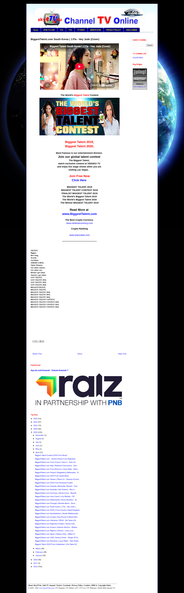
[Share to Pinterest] (43, 341)
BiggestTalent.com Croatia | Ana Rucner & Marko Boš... (57, 517)
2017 (35, 563)
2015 (35, 567)
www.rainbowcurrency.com (79, 223)
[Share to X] (38, 341)
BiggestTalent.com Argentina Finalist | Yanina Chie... (55, 524)
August (39, 439)
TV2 (70, 30)
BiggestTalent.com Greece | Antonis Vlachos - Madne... (57, 527)
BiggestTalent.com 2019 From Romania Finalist (54, 483)
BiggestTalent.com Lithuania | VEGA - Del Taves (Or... (56, 520)
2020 (35, 429)
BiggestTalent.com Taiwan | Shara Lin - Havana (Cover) (57, 479)
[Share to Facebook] (40, 341)
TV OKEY (81, 30)
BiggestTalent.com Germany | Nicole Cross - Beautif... (56, 493)
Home (35, 30)
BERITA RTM (95, 30)
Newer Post (37, 354)
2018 (35, 560)
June (38, 445)
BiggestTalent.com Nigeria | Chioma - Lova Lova (54, 531)
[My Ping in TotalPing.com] (140, 89)
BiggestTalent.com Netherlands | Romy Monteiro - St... (56, 500)
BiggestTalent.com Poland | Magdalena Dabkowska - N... (57, 472)
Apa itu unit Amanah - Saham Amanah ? (49, 370)
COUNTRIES (138, 58)
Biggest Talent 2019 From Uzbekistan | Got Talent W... (56, 544)
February (39, 552)
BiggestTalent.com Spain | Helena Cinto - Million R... (55, 534)
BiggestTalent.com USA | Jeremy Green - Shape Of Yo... (57, 537)
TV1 (61, 30)
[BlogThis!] (36, 341)
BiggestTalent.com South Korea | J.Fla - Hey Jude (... (56, 507)
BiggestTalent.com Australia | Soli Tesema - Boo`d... (55, 489)
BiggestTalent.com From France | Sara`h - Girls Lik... (56, 462)
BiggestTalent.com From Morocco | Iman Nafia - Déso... (57, 469)
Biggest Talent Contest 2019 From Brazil (51, 455)
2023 (35, 419)
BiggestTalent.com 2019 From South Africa (52, 476)
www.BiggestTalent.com (79, 214)
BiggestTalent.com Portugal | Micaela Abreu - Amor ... (56, 503)
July (37, 442)
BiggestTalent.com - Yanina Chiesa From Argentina (55, 459)
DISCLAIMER (131, 30)
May (37, 449)
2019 (35, 432)
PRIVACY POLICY (113, 30)
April (38, 452)
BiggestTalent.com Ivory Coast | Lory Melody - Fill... (55, 496)
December (40, 435)
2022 (35, 422)
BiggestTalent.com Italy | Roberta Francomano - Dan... (56, 466)
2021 (35, 425)
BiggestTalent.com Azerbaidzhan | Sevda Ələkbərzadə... (57, 513)
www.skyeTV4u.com (46, 588)
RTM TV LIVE (49, 30)
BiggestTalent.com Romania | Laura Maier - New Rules (56, 541)
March (38, 549)
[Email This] (33, 341)
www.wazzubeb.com (79, 235)
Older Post (122, 354)
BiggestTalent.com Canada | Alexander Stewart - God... (57, 486)
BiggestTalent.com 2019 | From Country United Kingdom (57, 510)
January (39, 555)
